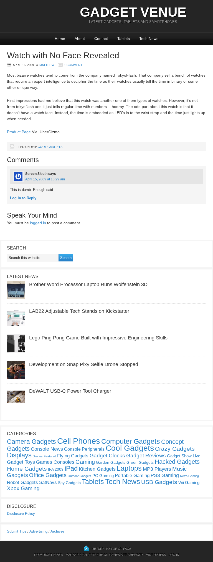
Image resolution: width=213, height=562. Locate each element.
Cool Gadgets (50, 146)
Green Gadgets (140, 462)
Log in (174, 554)
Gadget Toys (21, 462)
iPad (71, 468)
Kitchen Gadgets (97, 469)
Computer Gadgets (130, 441)
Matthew (46, 65)
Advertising (38, 531)
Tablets (123, 38)
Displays (19, 455)
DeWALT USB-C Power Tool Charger (70, 391)
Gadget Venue (133, 12)
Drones (38, 456)
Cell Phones (78, 440)
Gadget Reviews (146, 455)
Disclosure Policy (21, 513)
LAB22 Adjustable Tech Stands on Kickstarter (79, 311)
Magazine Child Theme (84, 554)
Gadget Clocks (107, 455)
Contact (101, 38)
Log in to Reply (23, 198)
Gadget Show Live (183, 455)
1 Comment (73, 65)
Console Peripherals (84, 449)
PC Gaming (103, 475)
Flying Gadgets (72, 455)
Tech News (148, 38)
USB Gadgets (159, 482)
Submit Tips (16, 531)
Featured (50, 456)
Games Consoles (55, 462)
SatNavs (48, 482)
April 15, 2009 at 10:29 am (45, 179)
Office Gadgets (48, 475)
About (80, 38)
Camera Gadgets (31, 441)
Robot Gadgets (22, 482)
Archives (57, 531)
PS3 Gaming (165, 475)
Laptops (129, 468)
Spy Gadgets (69, 482)
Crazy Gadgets (175, 448)
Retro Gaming (189, 476)
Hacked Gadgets (177, 461)
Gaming (85, 462)
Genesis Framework (126, 554)
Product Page (19, 132)
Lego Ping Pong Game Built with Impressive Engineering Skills (98, 338)
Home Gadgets (27, 468)
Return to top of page (111, 548)
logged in (38, 223)
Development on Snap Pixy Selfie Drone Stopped (83, 364)
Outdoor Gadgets (79, 476)
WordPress (156, 554)
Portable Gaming (132, 475)
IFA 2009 (56, 469)
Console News (47, 449)
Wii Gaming (188, 482)
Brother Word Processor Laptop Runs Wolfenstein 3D (88, 284)
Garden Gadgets (110, 462)
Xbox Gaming (23, 488)
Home (60, 38)
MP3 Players (157, 469)
